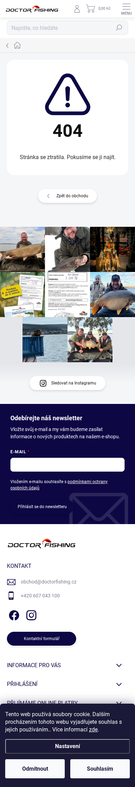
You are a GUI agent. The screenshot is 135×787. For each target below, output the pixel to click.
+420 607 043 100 (40, 595)
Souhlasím (100, 768)
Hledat (119, 27)
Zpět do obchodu (72, 195)
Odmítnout (35, 768)
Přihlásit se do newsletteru (42, 506)
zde (93, 729)
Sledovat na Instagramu (73, 383)
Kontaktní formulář (42, 638)
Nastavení (67, 746)
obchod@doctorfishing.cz (48, 582)
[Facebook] (13, 614)
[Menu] (126, 8)
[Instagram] (30, 614)
